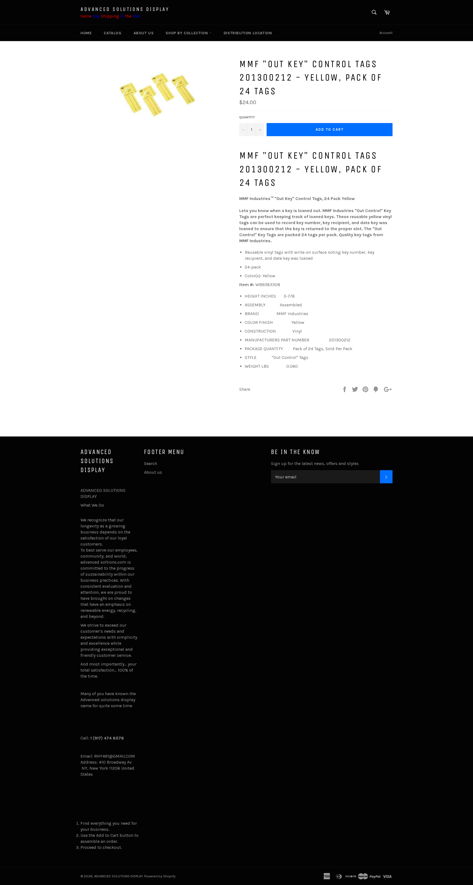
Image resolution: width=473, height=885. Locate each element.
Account (386, 33)
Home (86, 33)
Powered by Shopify (159, 876)
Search (150, 463)
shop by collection (187, 33)
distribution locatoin (248, 33)
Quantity (247, 117)
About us (144, 33)
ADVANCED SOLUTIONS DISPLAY (124, 9)
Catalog (112, 33)
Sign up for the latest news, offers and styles (315, 463)
